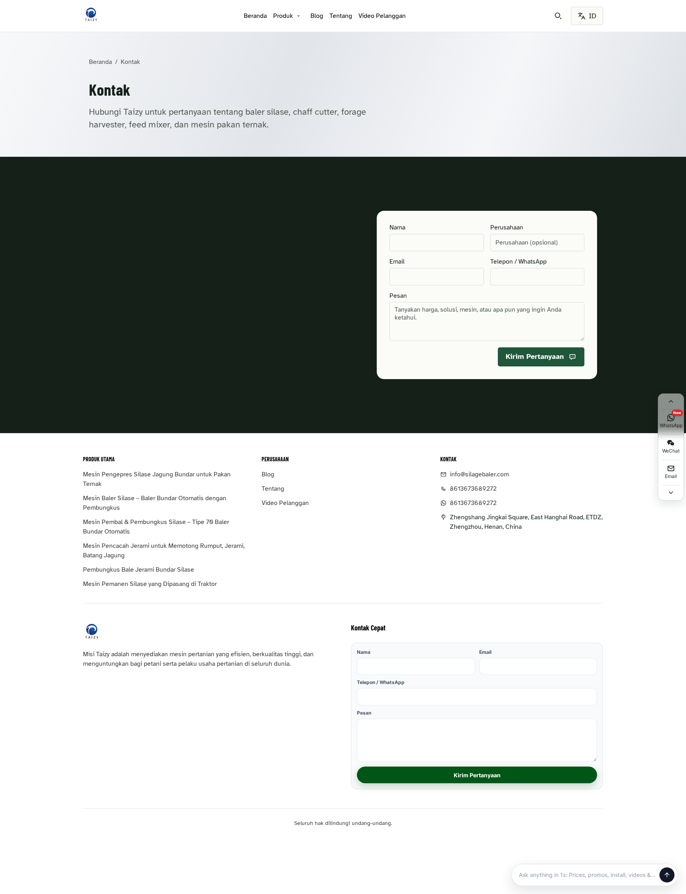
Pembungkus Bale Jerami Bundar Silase (138, 570)
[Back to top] (671, 401)
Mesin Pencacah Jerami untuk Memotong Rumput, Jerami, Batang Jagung (164, 550)
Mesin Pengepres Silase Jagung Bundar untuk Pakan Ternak (157, 479)
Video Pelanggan (382, 16)
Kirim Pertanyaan (477, 775)
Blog (316, 16)
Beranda (255, 16)
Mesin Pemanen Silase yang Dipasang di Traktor (150, 584)
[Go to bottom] (671, 492)
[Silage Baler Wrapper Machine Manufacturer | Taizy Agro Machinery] (91, 14)
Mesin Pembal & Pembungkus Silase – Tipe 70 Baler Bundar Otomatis (156, 527)
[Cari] (558, 16)
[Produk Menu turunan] (298, 15)
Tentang (341, 16)
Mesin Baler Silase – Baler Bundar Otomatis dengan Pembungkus (154, 503)
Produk (283, 16)
